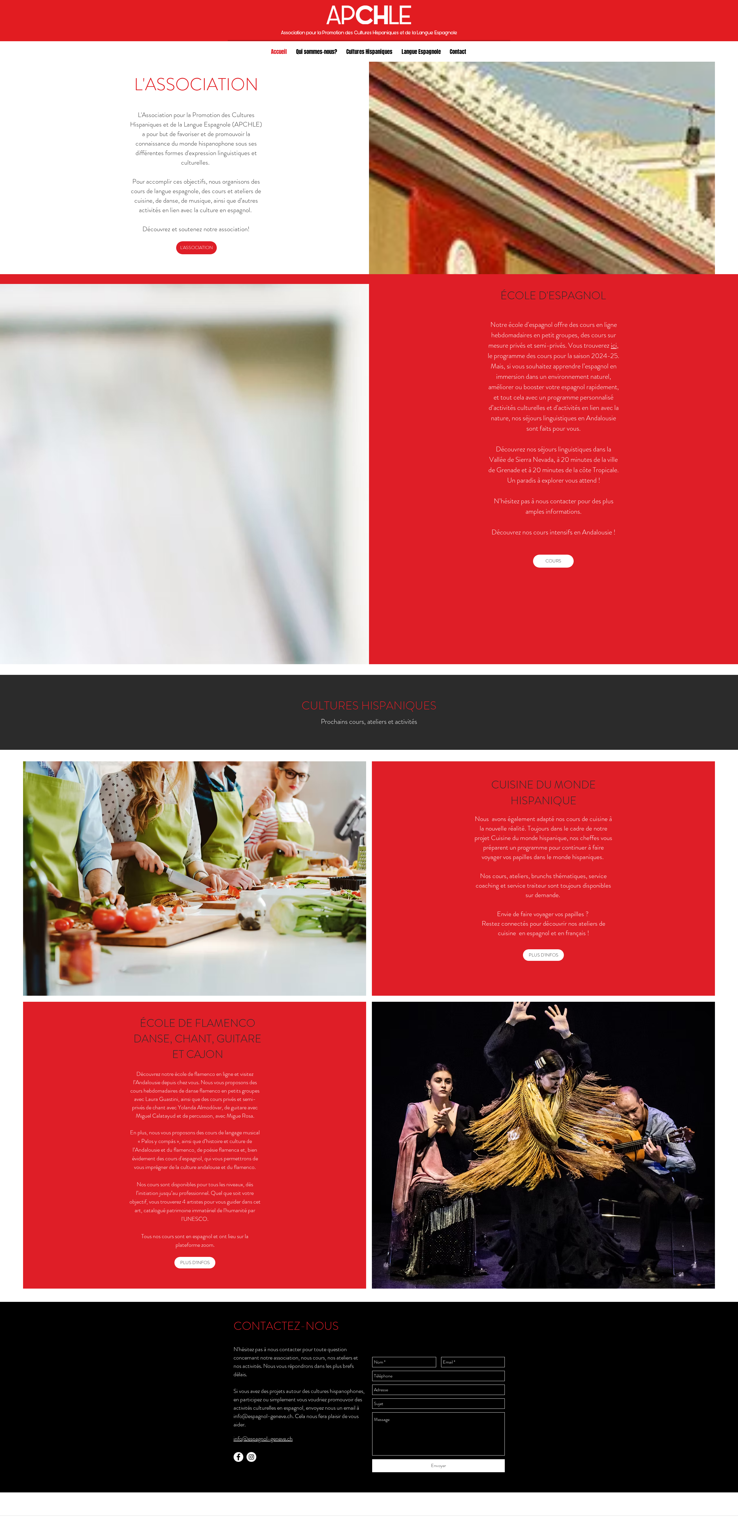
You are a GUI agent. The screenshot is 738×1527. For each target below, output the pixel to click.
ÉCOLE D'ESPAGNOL (553, 295)
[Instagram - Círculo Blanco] (251, 1457)
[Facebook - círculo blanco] (238, 1457)
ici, (615, 345)
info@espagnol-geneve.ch (263, 1416)
